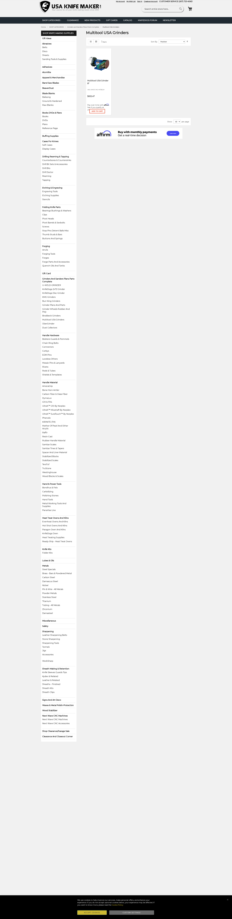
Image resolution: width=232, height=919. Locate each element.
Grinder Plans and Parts (53, 305)
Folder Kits (47, 553)
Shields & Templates (52, 375)
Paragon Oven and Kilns (54, 529)
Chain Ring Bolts (50, 343)
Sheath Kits (47, 688)
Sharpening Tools (50, 643)
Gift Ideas (46, 38)
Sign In (139, 1)
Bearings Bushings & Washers (56, 211)
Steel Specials (49, 569)
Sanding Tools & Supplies (54, 59)
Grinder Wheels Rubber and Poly (56, 310)
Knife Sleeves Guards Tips (54, 672)
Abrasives (46, 44)
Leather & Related (51, 680)
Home (43, 27)
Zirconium (47, 609)
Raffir (44, 432)
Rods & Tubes (48, 371)
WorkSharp (47, 661)
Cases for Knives (50, 141)
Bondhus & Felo (50, 487)
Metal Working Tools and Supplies (54, 504)
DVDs (45, 120)
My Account (120, 1)
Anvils (45, 250)
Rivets (45, 367)
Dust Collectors (49, 328)
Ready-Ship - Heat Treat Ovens (57, 541)
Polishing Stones (50, 495)
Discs (44, 51)
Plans (44, 124)
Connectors (48, 347)
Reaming (46, 176)
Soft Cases (47, 145)
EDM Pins (47, 355)
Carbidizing (47, 491)
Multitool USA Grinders (53, 320)
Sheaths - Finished (51, 684)
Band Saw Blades (50, 83)
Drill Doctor (47, 172)
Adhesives (47, 67)
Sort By (154, 42)
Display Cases (48, 149)
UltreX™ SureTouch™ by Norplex (58, 414)
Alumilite (46, 72)
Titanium (46, 601)
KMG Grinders (49, 297)
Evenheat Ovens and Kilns (55, 521)
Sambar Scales (49, 444)
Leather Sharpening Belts (54, 635)
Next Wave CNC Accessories (56, 723)
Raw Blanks (48, 105)
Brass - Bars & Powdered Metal (57, 573)
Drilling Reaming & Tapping (55, 156)
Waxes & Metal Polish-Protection (58, 705)
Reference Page (50, 128)
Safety (45, 626)
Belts (44, 47)
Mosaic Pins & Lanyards (53, 363)
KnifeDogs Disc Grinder (53, 293)
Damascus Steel (50, 581)
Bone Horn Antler (50, 390)
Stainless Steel (49, 597)
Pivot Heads (48, 219)
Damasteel (47, 613)
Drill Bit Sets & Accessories (55, 164)
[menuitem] (52, 20)
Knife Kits (46, 549)
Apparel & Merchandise (53, 77)
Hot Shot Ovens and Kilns (54, 525)
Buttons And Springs (52, 238)
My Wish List (131, 1)
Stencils (46, 199)
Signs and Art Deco (51, 700)
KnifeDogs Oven (50, 533)
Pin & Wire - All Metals (52, 589)
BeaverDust (48, 88)
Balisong (46, 97)
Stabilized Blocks (50, 456)
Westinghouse (49, 472)
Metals (45, 566)
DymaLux (47, 398)
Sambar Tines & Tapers (53, 448)
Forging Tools (48, 254)
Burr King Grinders (51, 301)
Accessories (48, 654)
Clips (44, 215)
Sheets (45, 55)
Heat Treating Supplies (53, 537)
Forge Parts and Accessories (56, 262)
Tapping (46, 180)
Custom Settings (132, 912)
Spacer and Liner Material (54, 452)
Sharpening (48, 631)
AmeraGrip (47, 386)
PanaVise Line (49, 510)
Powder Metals (49, 593)
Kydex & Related (50, 676)
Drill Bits (46, 168)
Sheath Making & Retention (55, 669)
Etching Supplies (50, 195)
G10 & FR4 (47, 402)
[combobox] (162, 9)
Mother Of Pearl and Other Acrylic (55, 427)
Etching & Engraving (52, 188)
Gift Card (46, 273)
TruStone (46, 468)
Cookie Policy (117, 905)
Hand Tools (47, 499)
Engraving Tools (50, 191)
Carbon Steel (48, 577)
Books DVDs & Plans (52, 113)
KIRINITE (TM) (48, 422)
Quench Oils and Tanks (53, 266)
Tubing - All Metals (51, 605)
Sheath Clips (48, 692)
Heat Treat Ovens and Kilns (55, 518)
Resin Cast (47, 436)
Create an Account (151, 1)
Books (45, 116)
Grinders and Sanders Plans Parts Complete (83, 27)
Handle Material (50, 382)
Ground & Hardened (52, 101)
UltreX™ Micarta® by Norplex (56, 410)
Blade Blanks (48, 93)
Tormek (46, 647)
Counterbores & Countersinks (56, 160)
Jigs (44, 650)
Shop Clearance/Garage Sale (55, 731)
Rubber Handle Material (53, 440)
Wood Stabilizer (49, 710)
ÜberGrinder (48, 324)
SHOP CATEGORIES (56, 27)
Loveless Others (50, 359)
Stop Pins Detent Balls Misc (55, 231)
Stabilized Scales (50, 460)
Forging (46, 246)
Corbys (45, 351)
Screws (45, 227)
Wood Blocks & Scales (52, 476)
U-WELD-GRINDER (51, 285)
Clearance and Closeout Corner (57, 736)
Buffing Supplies (50, 136)
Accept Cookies (92, 912)
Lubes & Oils (48, 560)
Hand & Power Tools (51, 484)
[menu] (116, 20)
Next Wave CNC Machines (55, 716)
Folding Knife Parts (51, 207)
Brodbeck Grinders (51, 316)
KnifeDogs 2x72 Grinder (53, 289)
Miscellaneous (49, 621)
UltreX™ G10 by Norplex (53, 406)
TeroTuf (45, 464)
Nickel (45, 585)
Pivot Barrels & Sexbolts (53, 223)
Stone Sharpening (51, 639)
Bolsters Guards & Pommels (55, 339)
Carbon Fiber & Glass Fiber (55, 394)
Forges (45, 258)
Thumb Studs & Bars (52, 234)
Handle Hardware (50, 335)
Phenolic (46, 418)
